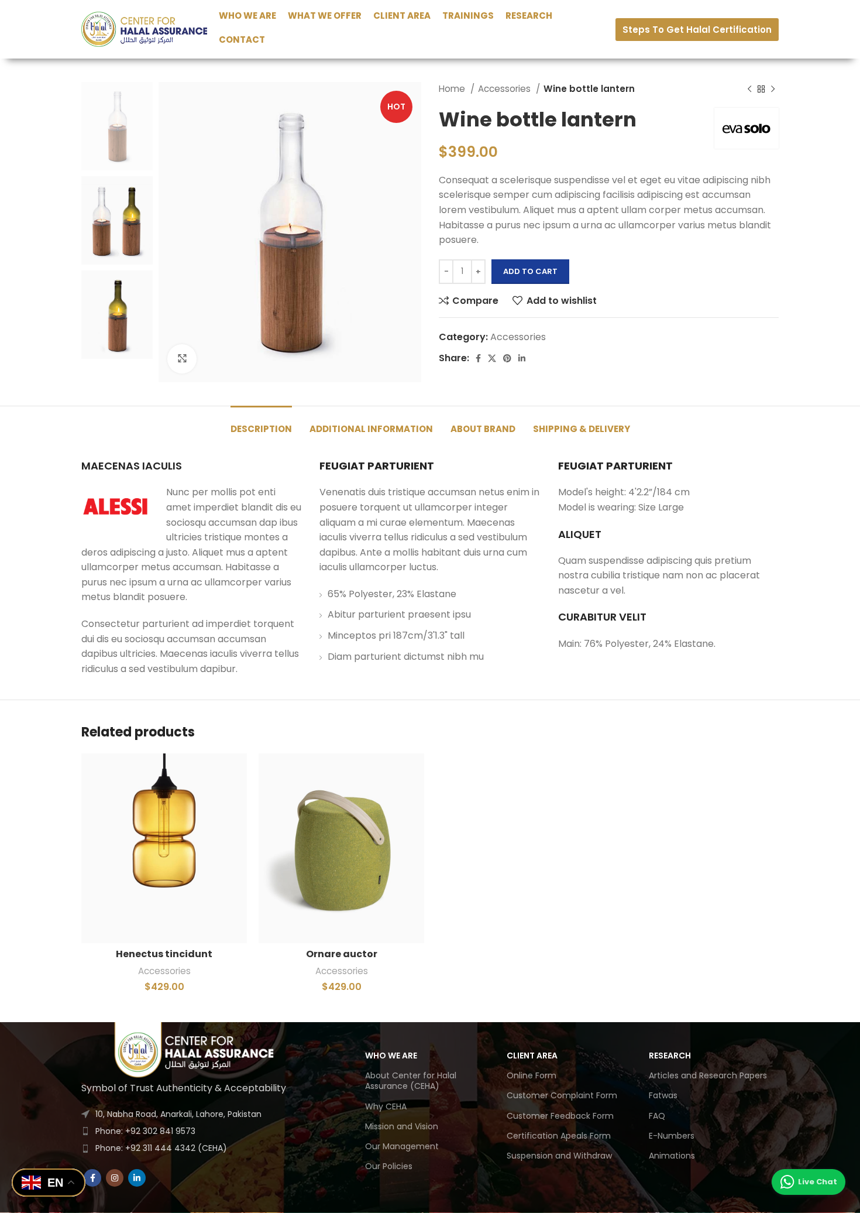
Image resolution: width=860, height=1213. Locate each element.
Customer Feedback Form (560, 1116)
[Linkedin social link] (522, 358)
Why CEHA (386, 1106)
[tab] (261, 423)
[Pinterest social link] (507, 358)
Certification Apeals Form (559, 1136)
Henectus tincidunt (164, 954)
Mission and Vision (401, 1126)
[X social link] (492, 358)
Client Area (532, 1055)
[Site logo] (144, 28)
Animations (672, 1155)
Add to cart (530, 271)
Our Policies (388, 1166)
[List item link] (196, 1131)
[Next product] (773, 89)
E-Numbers (671, 1136)
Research (670, 1055)
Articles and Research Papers (708, 1075)
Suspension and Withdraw (559, 1155)
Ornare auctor (341, 954)
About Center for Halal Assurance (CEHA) (410, 1081)
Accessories (505, 89)
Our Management (402, 1146)
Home (453, 89)
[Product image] (164, 848)
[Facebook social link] (478, 358)
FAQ (657, 1116)
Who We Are (391, 1055)
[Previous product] (749, 89)
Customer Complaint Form (562, 1095)
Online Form (531, 1075)
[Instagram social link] (114, 1178)
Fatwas (663, 1095)
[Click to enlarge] (182, 359)
